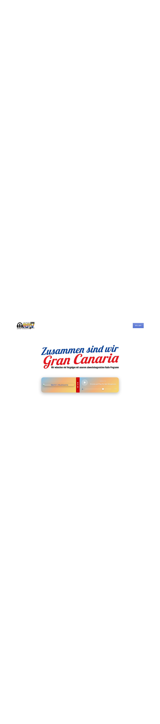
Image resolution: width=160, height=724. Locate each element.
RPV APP (138, 325)
